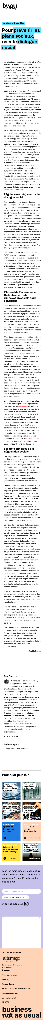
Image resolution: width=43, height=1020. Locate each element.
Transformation (22, 748)
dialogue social (32, 438)
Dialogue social (9, 748)
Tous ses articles (11, 736)
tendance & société (13, 23)
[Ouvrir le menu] (40, 6)
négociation (23, 406)
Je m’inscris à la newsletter (15, 897)
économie (33, 91)
